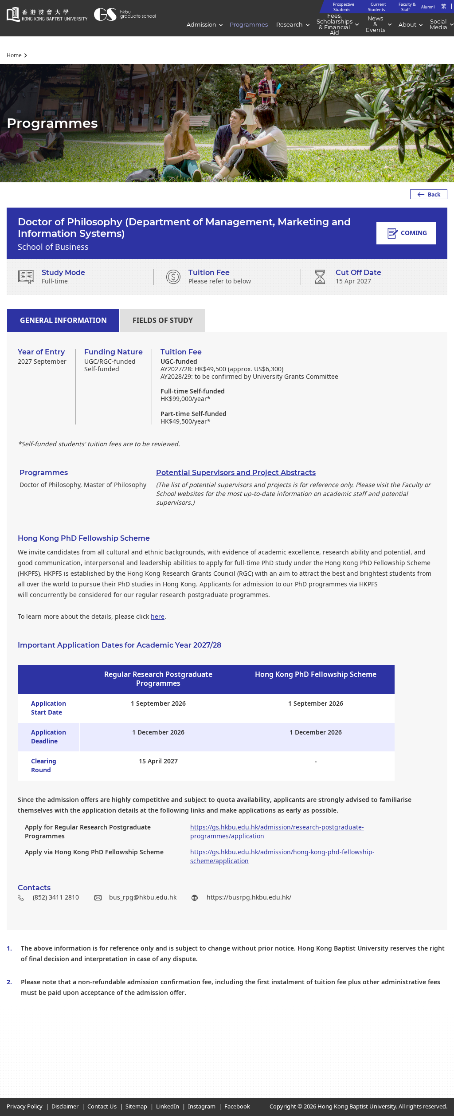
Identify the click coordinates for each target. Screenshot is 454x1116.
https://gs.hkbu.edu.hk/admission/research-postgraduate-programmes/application (277, 832)
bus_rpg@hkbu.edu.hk (142, 897)
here (157, 616)
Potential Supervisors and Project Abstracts (236, 472)
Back (434, 195)
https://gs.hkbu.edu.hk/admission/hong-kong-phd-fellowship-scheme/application (282, 857)
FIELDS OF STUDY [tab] (163, 320)
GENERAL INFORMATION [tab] (63, 320)
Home (14, 55)
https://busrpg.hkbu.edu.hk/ (249, 897)
